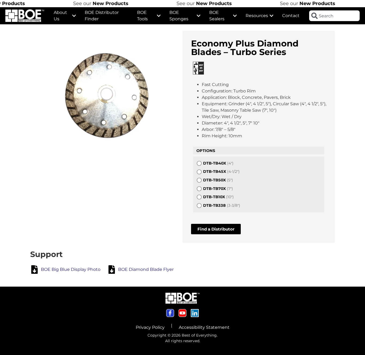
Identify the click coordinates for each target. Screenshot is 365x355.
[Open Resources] (271, 16)
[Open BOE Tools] (159, 16)
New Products (105, 3)
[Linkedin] (195, 313)
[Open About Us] (74, 16)
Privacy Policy (150, 327)
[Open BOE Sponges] (198, 16)
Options (205, 151)
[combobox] (334, 15)
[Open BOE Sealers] (235, 16)
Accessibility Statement (204, 327)
